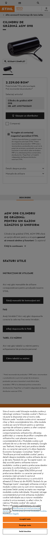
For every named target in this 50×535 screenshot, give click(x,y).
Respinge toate (25, 525)
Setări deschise (25, 531)
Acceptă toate (25, 519)
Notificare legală (11, 513)
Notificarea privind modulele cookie (29, 511)
